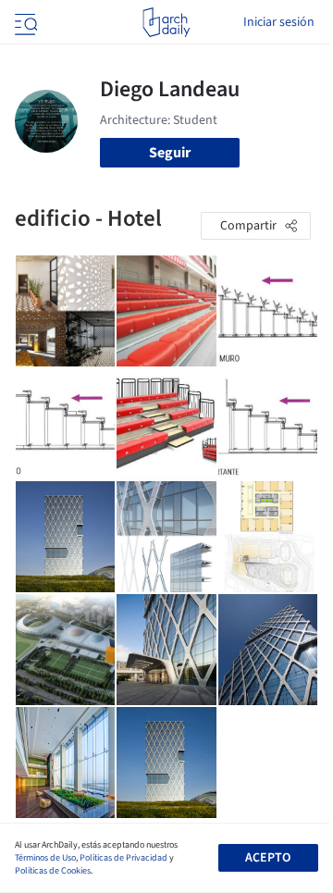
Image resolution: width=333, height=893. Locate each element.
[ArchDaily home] (166, 22)
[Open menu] (24, 22)
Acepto (267, 858)
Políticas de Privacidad (123, 857)
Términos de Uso (45, 857)
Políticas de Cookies (53, 870)
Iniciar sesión (278, 22)
